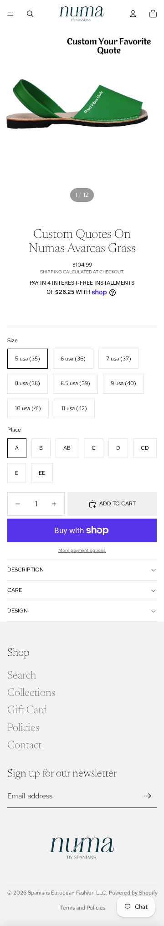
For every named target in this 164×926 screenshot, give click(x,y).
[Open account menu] (133, 14)
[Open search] (30, 14)
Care (14, 590)
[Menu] (10, 13)
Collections (31, 693)
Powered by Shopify (133, 892)
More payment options (82, 550)
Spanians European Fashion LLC (67, 892)
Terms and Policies (82, 907)
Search (21, 675)
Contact (24, 745)
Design (17, 610)
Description (25, 569)
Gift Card (27, 710)
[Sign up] (147, 796)
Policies (23, 728)
